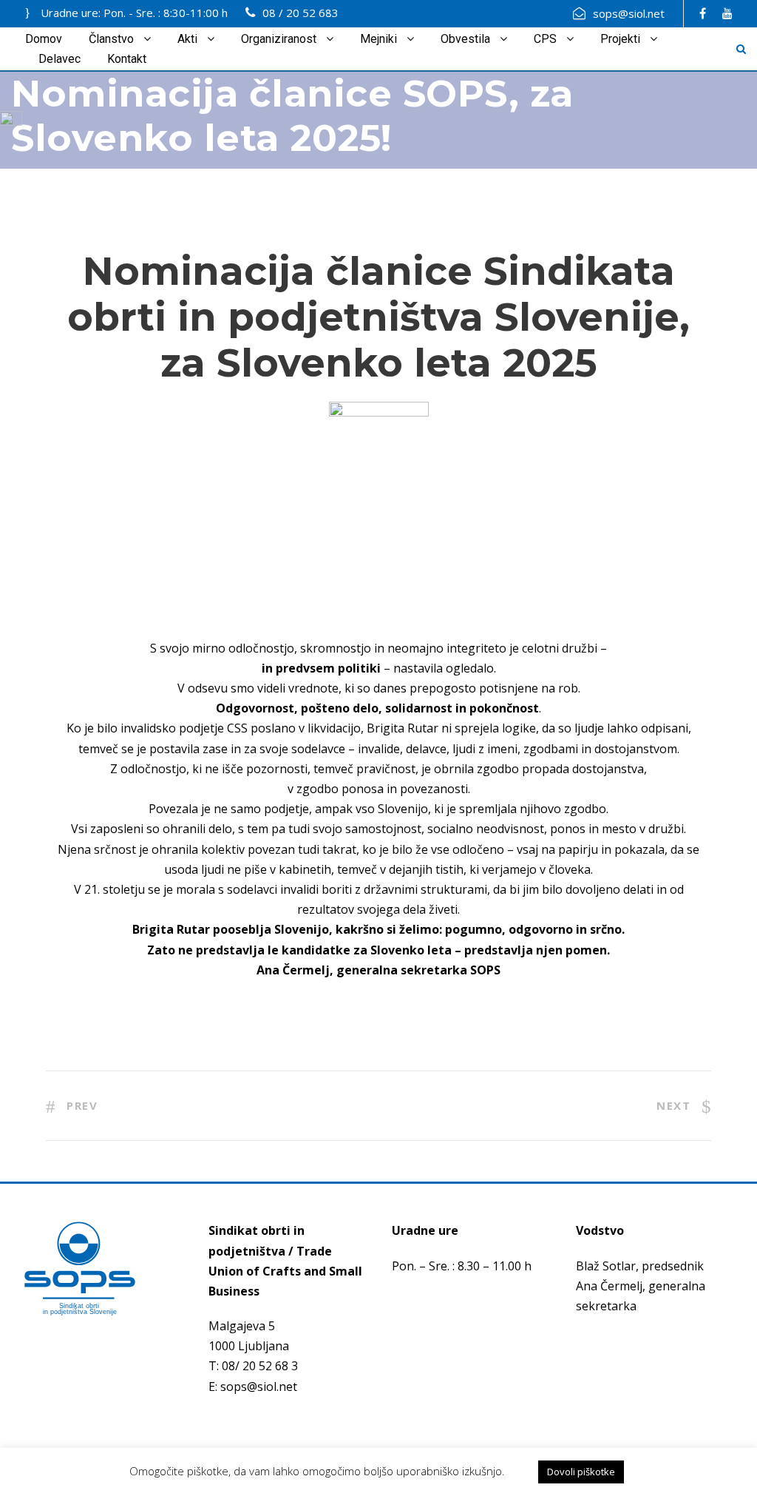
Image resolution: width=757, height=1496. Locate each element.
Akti (187, 39)
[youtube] (727, 13)
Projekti (620, 39)
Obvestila (465, 39)
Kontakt (126, 59)
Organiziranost (278, 39)
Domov (43, 39)
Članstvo (111, 39)
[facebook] (702, 13)
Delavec (59, 59)
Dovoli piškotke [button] (581, 1471)
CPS (545, 39)
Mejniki (378, 39)
